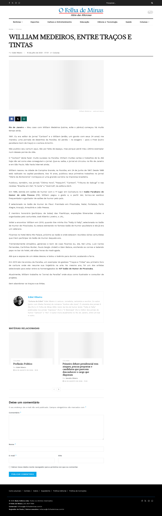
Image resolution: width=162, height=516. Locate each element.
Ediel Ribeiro (17, 53)
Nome (12, 444)
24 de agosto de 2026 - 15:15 (26, 370)
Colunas (143, 22)
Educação (84, 22)
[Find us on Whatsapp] (19, 3)
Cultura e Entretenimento (59, 22)
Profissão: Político (22, 364)
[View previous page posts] (54, 389)
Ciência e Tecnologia (107, 22)
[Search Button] (151, 3)
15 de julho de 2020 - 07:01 (38, 53)
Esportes (35, 22)
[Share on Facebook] (11, 119)
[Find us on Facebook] (9, 3)
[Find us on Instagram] (16, 3)
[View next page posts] (59, 389)
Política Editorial (59, 491)
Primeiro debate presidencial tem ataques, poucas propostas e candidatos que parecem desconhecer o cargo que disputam (80, 369)
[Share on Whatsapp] (24, 119)
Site (60, 456)
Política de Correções (77, 491)
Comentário (15, 412)
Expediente (45, 491)
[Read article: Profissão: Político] (31, 348)
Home (11, 29)
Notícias (17, 22)
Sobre (35, 491)
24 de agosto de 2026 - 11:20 (75, 381)
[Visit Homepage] (81, 12)
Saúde (129, 22)
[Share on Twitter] (18, 119)
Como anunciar (15, 491)
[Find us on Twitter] (12, 3)
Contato (27, 491)
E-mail (13, 455)
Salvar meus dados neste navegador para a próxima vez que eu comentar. (44, 467)
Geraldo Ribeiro (72, 378)
